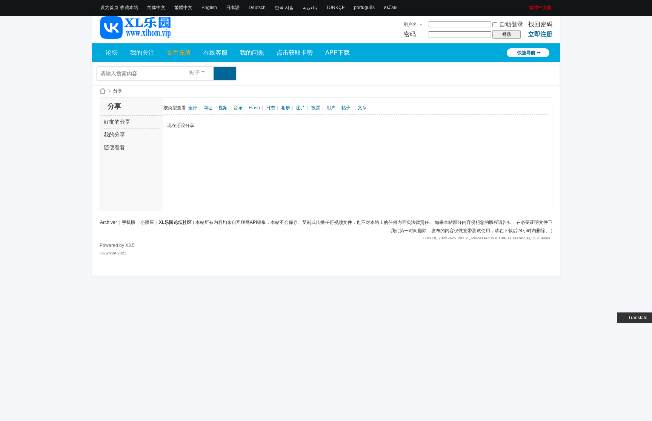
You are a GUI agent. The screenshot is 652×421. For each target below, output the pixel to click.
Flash (254, 107)
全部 (192, 107)
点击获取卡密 (295, 52)
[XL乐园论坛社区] (136, 35)
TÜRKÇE (335, 7)
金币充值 (179, 52)
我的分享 (114, 135)
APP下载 (337, 52)
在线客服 (215, 52)
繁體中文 (183, 7)
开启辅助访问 (526, 5)
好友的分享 (117, 122)
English (209, 7)
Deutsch (257, 7)
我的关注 (142, 52)
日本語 (233, 7)
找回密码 (540, 24)
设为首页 (109, 7)
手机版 (128, 222)
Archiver (108, 222)
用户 (330, 107)
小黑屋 (147, 222)
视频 (223, 107)
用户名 (410, 24)
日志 (270, 107)
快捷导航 (526, 52)
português (364, 7)
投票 (315, 107)
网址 (207, 107)
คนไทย (391, 7)
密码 (410, 34)
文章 (362, 107)
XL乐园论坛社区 (103, 91)
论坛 (112, 52)
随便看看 (114, 147)
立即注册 (540, 34)
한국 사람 (284, 7)
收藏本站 (129, 7)
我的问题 (252, 52)
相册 (285, 107)
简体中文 (156, 7)
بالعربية (310, 7)
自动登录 (511, 24)
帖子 (194, 72)
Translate (637, 317)
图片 (300, 107)
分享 (117, 90)
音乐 (238, 107)
